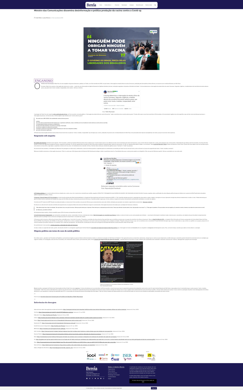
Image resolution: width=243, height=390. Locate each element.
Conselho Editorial (112, 376)
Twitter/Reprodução (110, 111)
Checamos (117, 4)
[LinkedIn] (98, 378)
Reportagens (124, 4)
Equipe (109, 378)
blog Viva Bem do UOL (158, 219)
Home (101, 4)
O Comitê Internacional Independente (43, 215)
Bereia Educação (139, 4)
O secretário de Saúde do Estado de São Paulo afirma (104, 227)
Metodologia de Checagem (114, 374)
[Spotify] (101, 378)
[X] (93, 378)
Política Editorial (111, 371)
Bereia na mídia (149, 4)
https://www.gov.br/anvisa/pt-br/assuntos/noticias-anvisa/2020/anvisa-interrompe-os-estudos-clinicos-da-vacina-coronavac (94, 309)
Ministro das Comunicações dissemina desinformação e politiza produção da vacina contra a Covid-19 (87, 10)
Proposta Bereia (111, 369)
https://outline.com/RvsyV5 (50, 315)
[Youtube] (96, 378)
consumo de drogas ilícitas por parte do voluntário (106, 239)
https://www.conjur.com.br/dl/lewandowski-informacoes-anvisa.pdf (58, 323)
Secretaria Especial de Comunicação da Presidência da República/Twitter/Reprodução (62, 296)
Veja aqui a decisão (147, 202)
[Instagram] (90, 378)
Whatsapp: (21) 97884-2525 (92, 375)
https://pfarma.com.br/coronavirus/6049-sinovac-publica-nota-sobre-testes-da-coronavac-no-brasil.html (68, 345)
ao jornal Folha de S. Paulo (160, 144)
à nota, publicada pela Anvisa (60, 114)
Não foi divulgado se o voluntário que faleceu (104, 215)
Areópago (132, 4)
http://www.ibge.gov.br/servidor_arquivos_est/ (61, 347)
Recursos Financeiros (112, 372)
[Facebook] (87, 378)
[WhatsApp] (104, 378)
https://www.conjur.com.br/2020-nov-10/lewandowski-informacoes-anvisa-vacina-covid (59, 320)
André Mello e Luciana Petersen (43, 17)
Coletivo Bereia (108, 4)
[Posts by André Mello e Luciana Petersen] (35, 17)
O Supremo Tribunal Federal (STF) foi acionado (45, 197)
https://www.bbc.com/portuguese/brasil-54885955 (52, 328)
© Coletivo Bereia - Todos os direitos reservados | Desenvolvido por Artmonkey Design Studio (104, 388)
